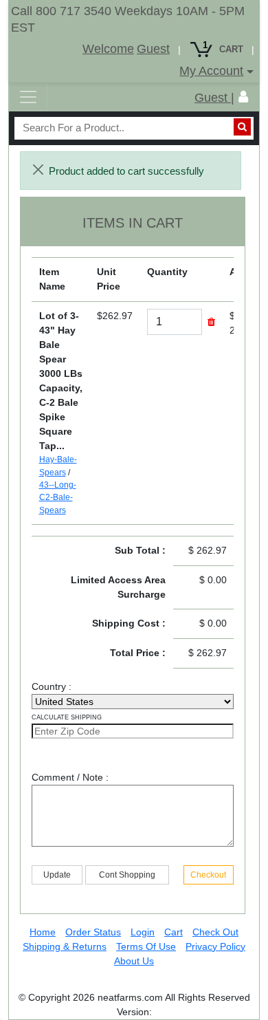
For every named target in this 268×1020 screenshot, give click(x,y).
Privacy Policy (215, 946)
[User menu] (243, 97)
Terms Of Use (146, 946)
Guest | (214, 98)
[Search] (242, 126)
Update (57, 875)
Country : (56, 686)
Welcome (108, 49)
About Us (134, 960)
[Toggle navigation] (28, 97)
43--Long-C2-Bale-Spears (57, 497)
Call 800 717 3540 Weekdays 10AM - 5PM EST (128, 19)
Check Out (215, 931)
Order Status (93, 931)
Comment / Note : (70, 777)
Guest (153, 49)
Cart (173, 931)
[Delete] (211, 322)
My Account (211, 71)
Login (143, 931)
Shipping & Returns (65, 946)
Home (43, 931)
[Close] (38, 169)
